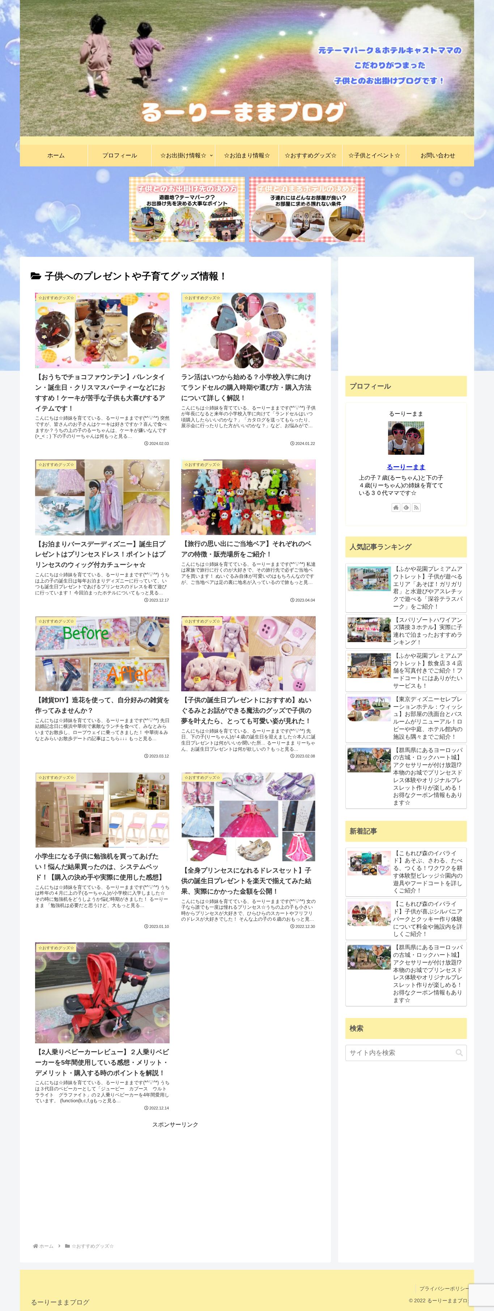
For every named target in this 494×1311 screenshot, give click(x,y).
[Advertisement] (175, 1180)
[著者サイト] (396, 507)
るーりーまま (406, 467)
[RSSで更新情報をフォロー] (416, 507)
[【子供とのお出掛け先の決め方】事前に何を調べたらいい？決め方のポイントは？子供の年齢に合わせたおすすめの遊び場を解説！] (187, 209)
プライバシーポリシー (445, 1288)
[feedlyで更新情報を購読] (406, 507)
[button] (459, 1053)
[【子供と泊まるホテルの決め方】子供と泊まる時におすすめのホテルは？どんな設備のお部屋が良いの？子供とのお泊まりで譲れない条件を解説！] (307, 209)
